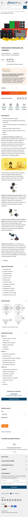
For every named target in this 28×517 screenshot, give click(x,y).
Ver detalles (10, 109)
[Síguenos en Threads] (20, 500)
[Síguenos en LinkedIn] (18, 500)
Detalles (3, 109)
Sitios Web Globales (5, 493)
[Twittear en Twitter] (23, 98)
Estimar (4, 425)
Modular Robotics (6, 53)
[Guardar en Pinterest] (20, 98)
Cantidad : (3, 88)
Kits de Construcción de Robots (19, 11)
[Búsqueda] (25, 7)
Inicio (1, 11)
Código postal (4, 417)
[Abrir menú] (2, 2)
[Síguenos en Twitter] (5, 500)
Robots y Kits (10, 11)
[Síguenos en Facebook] (2, 500)
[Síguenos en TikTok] (15, 500)
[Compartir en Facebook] (18, 98)
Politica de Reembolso (6, 431)
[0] (25, 3)
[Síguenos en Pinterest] (10, 500)
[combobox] (12, 7)
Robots (5, 11)
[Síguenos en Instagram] (7, 500)
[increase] (16, 88)
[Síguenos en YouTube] (13, 500)
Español (17, 493)
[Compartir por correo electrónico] (26, 98)
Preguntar (17, 109)
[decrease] (8, 88)
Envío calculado (10, 64)
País (2, 411)
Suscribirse (14, 487)
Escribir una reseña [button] (14, 399)
